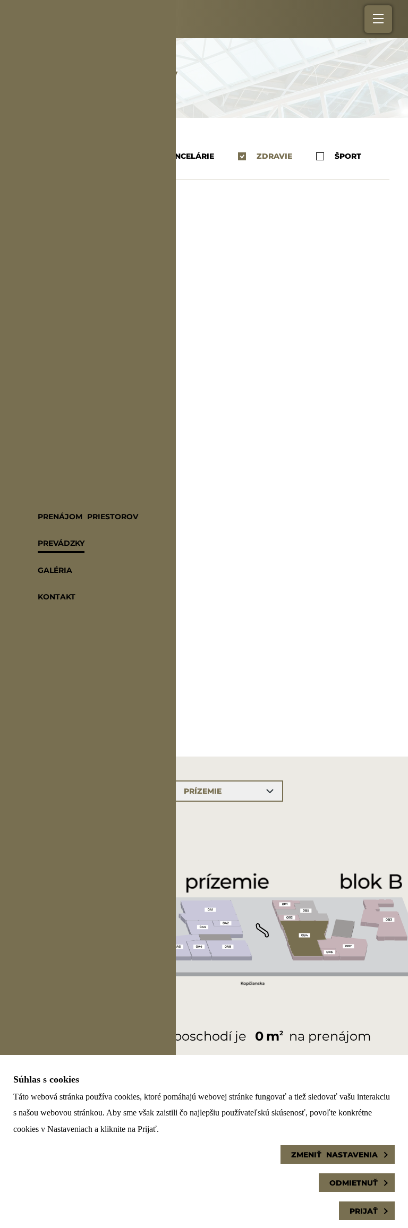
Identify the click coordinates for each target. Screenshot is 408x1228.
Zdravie (274, 156)
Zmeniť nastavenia (334, 1155)
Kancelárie (188, 156)
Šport (348, 156)
